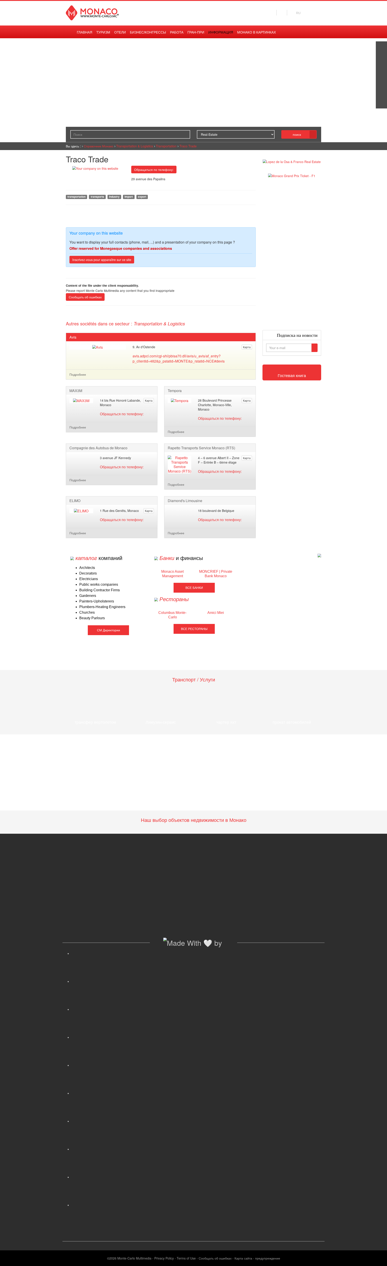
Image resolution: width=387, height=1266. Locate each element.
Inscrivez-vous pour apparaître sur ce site (101, 259)
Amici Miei (215, 613)
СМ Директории (108, 630)
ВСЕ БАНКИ (194, 588)
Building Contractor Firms (99, 590)
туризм (103, 32)
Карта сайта (243, 1258)
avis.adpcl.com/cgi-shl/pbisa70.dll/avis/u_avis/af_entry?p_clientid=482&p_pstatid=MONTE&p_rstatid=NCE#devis (179, 358)
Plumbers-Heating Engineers (102, 607)
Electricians (88, 579)
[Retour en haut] (377, 1257)
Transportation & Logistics (134, 146)
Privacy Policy (164, 1258)
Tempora (175, 391)
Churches (87, 612)
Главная (84, 32)
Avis (72, 337)
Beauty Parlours (92, 618)
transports (97, 197)
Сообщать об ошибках (85, 297)
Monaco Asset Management (172, 574)
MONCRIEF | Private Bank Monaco (215, 574)
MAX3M (75, 391)
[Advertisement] (291, 254)
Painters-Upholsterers (96, 601)
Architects (87, 568)
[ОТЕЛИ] (381, 91)
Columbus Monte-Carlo (172, 615)
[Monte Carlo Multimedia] (319, 555)
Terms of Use (186, 1258)
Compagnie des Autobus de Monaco (98, 448)
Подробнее (77, 374)
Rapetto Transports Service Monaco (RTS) (201, 448)
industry (114, 197)
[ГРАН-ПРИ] (381, 102)
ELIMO (74, 501)
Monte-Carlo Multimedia (134, 1258)
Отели (120, 32)
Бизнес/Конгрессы (148, 32)
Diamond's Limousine (185, 501)
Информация (220, 32)
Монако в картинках (256, 32)
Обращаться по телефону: (154, 169)
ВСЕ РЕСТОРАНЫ (194, 629)
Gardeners (87, 596)
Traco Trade (188, 146)
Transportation (166, 146)
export (142, 197)
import (129, 197)
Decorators (88, 573)
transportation (76, 197)
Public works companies (98, 584)
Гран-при (195, 32)
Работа (176, 32)
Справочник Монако (98, 146)
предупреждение (267, 1258)
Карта (247, 347)
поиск (297, 134)
